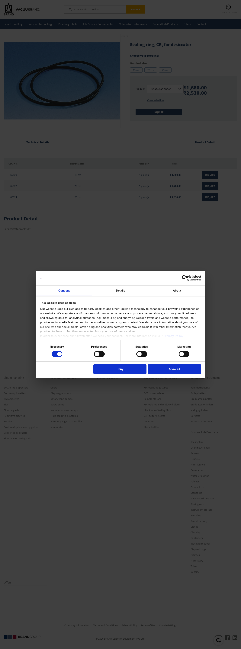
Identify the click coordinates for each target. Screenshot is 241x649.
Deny (120, 369)
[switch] (99, 354)
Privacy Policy (173, 335)
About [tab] (177, 290)
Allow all (174, 369)
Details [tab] (120, 290)
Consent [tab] (64, 290)
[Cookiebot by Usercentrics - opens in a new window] (184, 278)
